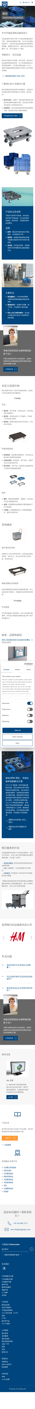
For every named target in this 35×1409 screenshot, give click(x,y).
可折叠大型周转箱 (10, 1167)
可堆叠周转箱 (8, 1188)
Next (31, 938)
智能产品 (5, 1290)
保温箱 (6, 1191)
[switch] (30, 709)
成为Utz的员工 (7, 1364)
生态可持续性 (6, 1307)
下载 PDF (8, 1138)
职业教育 (5, 1367)
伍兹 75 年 (5, 1344)
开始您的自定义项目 (11, 116)
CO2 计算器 (6, 1324)
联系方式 (5, 1352)
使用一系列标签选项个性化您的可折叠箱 (16, 640)
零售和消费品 (8, 863)
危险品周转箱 (8, 1176)
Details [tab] (17, 669)
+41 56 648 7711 (20, 1223)
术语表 (4, 1295)
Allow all (17, 730)
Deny (17, 743)
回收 (3, 1316)
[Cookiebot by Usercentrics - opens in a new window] (25, 664)
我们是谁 (5, 1333)
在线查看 (8, 1145)
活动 (3, 1349)
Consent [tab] (6, 669)
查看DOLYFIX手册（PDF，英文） (18, 821)
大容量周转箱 (8, 1179)
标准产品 (5, 1284)
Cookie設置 (6, 1379)
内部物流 (7, 873)
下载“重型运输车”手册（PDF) (15, 76)
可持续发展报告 (7, 1310)
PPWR (4, 1318)
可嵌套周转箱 (8, 1182)
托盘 (5, 1185)
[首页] (5, 4)
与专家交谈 (9, 369)
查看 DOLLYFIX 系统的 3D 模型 (17, 827)
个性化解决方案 (7, 1279)
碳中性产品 (6, 1321)
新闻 (3, 1347)
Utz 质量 (10, 1097)
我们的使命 (6, 1339)
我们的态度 (6, 1305)
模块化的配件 (6, 1287)
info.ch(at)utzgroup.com (20, 1229)
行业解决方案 (6, 1282)
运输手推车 (7, 1170)
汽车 (5, 868)
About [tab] (29, 669)
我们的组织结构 (7, 1341)
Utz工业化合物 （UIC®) (10, 1313)
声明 (3, 1377)
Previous (4, 938)
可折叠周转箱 (8, 1173)
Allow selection (17, 737)
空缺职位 (5, 1362)
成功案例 (5, 1336)
